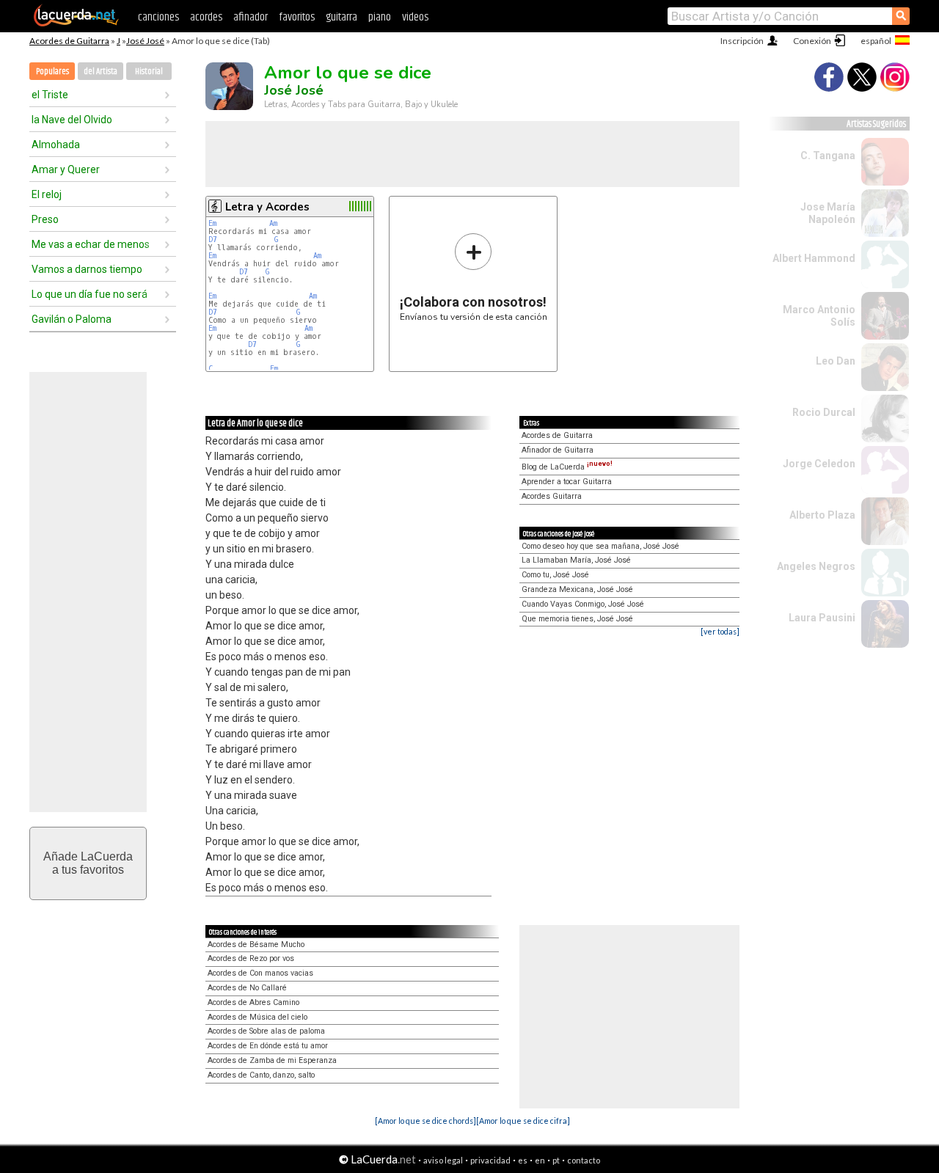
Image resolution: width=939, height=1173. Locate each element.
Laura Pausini (822, 618)
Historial (149, 71)
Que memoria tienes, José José (577, 619)
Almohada (56, 144)
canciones (158, 17)
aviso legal (443, 1160)
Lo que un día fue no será (89, 294)
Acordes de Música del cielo (257, 1017)
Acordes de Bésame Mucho (256, 944)
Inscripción (742, 40)
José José (145, 40)
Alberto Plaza (822, 515)
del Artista (100, 71)
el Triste (50, 95)
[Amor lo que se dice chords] (425, 1120)
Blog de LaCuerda (567, 467)
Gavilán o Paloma (72, 319)
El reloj (47, 194)
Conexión (812, 40)
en (540, 1160)
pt (556, 1160)
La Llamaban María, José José (576, 560)
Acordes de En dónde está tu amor (268, 1045)
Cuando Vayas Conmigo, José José (583, 604)
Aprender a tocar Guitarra (567, 481)
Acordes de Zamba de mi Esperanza (272, 1060)
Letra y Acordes (267, 207)
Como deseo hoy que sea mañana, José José (600, 546)
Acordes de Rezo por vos (251, 958)
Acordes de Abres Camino (253, 1002)
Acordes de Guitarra (69, 40)
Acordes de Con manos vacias (260, 973)
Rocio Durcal (823, 412)
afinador (250, 17)
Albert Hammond (813, 258)
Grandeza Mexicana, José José (577, 589)
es (522, 1160)
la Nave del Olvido (72, 119)
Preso (45, 219)
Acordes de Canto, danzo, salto (261, 1075)
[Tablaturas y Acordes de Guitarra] (76, 23)
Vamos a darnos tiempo (87, 269)
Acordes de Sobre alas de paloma (266, 1031)
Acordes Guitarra (552, 496)
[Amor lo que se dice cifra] (523, 1120)
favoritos (297, 17)
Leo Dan (835, 361)
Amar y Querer (66, 169)
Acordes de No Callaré (247, 988)
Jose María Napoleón (827, 213)
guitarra (341, 17)
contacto (583, 1160)
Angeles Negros (816, 566)
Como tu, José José (555, 575)
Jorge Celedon (819, 463)
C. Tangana (827, 155)
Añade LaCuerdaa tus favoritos (88, 863)
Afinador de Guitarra (557, 450)
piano (379, 17)
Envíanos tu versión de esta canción (473, 277)
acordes (206, 17)
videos (415, 17)
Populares (52, 71)
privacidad (490, 1160)
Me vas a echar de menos (91, 244)
